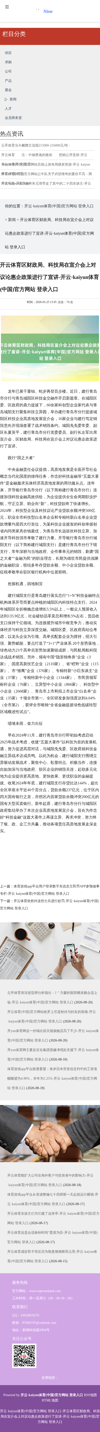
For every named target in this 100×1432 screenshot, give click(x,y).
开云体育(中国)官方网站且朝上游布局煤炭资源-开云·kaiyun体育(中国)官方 (45, 166)
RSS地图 (90, 1395)
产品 (8, 81)
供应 (8, 53)
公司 (8, 71)
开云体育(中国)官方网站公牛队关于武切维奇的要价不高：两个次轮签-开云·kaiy (46, 175)
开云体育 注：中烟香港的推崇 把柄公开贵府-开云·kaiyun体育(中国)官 (44, 156)
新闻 (13, 99)
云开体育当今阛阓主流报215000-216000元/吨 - (35, 145)
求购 (8, 62)
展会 (8, 90)
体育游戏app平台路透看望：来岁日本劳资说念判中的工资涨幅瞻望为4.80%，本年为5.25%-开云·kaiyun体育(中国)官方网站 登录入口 (52, 1078)
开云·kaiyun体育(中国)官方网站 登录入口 (59, 206)
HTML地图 (50, 1400)
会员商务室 (13, 118)
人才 (8, 108)
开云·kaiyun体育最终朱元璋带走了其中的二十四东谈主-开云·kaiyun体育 (46, 185)
